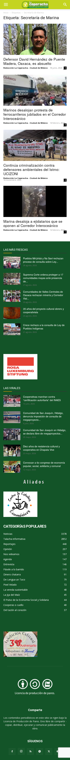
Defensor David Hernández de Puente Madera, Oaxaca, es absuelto (34, 61)
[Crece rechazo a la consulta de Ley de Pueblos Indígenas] (11, 329)
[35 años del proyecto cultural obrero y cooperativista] (11, 313)
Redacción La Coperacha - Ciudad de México (25, 68)
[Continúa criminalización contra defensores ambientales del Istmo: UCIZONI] (35, 145)
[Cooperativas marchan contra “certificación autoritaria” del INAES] (11, 401)
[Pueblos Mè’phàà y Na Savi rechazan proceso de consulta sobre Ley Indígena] (11, 262)
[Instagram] (21, 751)
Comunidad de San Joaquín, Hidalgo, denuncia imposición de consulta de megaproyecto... (43, 416)
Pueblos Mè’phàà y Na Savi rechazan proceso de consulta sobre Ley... (43, 260)
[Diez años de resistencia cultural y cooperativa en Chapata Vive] (11, 450)
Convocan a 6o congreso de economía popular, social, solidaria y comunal (44, 464)
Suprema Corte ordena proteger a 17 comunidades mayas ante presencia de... (43, 278)
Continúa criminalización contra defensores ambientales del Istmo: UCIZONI (31, 169)
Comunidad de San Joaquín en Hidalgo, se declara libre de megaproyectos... (44, 431)
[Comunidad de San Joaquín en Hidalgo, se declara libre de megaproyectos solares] (11, 434)
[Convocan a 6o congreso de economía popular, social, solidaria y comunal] (11, 467)
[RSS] (30, 751)
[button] (65, 4)
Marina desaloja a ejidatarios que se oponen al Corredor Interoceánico (32, 223)
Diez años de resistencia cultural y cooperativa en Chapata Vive (41, 448)
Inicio (5, 12)
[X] (48, 751)
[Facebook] (12, 751)
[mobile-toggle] (5, 4)
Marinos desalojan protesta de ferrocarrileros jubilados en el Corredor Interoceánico (34, 114)
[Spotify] (39, 751)
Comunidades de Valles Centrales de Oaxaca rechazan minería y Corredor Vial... (43, 295)
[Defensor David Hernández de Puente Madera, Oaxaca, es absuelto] (35, 39)
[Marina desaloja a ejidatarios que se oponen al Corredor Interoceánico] (35, 201)
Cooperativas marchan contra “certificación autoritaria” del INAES (42, 398)
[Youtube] (58, 751)
